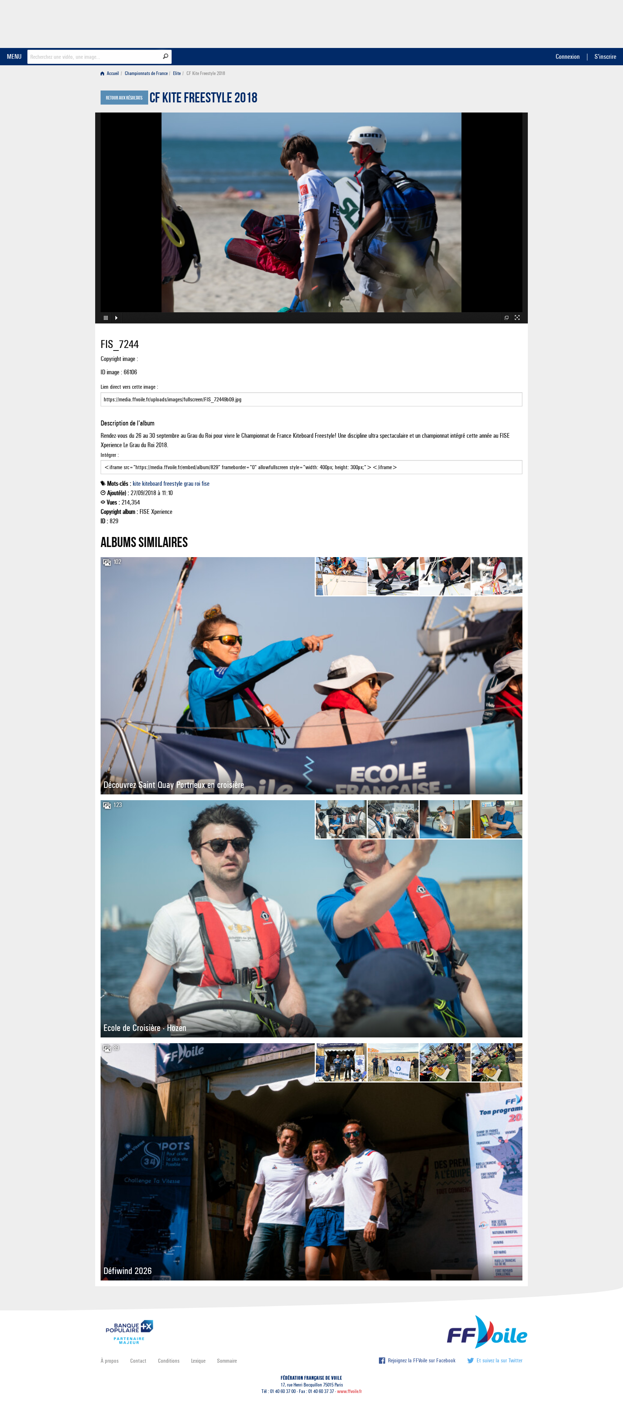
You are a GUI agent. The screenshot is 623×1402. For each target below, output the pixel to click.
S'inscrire (605, 56)
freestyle (172, 483)
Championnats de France (146, 73)
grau (188, 483)
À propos (110, 1360)
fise (205, 483)
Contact (138, 1360)
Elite (177, 73)
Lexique (198, 1360)
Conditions (169, 1360)
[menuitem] (111, 73)
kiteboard (152, 483)
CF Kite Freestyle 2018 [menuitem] (205, 73)
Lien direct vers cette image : (129, 386)
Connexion (568, 56)
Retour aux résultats (124, 98)
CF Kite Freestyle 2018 (203, 99)
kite (137, 483)
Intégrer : (110, 454)
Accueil (112, 73)
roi (197, 483)
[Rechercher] (165, 56)
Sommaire (227, 1360)
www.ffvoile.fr (349, 1391)
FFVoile (477, 23)
